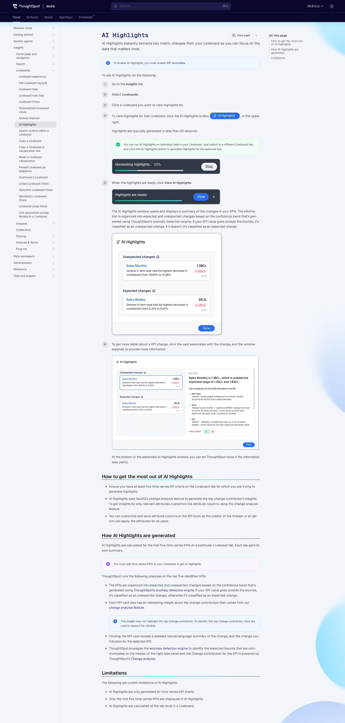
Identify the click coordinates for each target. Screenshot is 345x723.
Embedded (85, 17)
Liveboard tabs (28, 89)
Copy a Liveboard (30, 141)
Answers (21, 223)
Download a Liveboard (33, 177)
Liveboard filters (29, 102)
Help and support (25, 276)
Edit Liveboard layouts (33, 83)
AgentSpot (66, 17)
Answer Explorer (29, 118)
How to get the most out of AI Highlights (286, 42)
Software (32, 17)
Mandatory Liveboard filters (32, 198)
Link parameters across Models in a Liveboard (34, 214)
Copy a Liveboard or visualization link (32, 149)
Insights (18, 47)
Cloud (16, 17)
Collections (23, 230)
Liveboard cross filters (33, 206)
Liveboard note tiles (31, 95)
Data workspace (24, 256)
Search (20, 64)
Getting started (23, 34)
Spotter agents (23, 41)
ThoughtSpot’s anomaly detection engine (164, 590)
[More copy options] (256, 35)
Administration (23, 263)
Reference (20, 269)
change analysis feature (126, 607)
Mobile (48, 17)
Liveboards (23, 70)
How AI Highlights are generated (284, 51)
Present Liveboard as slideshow (32, 169)
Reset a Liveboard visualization (30, 159)
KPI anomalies (176, 63)
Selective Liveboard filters (36, 190)
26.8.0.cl (313, 6)
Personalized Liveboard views (34, 110)
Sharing (21, 236)
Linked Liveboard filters (34, 183)
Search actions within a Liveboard (34, 132)
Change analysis (143, 659)
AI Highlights (27, 124)
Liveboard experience (32, 76)
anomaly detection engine (169, 648)
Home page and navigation (26, 56)
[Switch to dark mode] (332, 6)
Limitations (278, 58)
